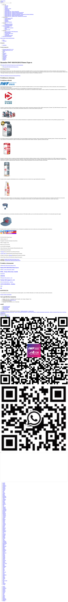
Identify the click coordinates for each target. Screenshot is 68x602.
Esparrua (6, 7)
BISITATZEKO (3, 38)
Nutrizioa (2, 251)
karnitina (4, 59)
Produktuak (4, 40)
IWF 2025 (6, 5)
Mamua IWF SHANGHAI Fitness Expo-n (9, 267)
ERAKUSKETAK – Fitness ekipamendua (12, 11)
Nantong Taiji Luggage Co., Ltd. (7, 279)
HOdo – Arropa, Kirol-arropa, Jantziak (9, 271)
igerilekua (4, 57)
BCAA (5, 253)
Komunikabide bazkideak (9, 27)
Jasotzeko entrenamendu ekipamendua (42, 312)
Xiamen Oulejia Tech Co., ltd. (8, 50)
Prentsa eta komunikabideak (7, 25)
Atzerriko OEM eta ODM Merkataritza (11, 31)
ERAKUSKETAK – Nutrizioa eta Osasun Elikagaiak (14, 13)
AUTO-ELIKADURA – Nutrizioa (7, 284)
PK (1, 288)
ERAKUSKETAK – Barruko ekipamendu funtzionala (14, 15)
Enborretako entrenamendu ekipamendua (7, 312)
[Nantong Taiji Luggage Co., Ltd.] (6, 277)
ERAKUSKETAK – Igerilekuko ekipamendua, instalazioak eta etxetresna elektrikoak (19, 14)
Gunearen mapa (31, 311)
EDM (6, 28)
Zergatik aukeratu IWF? (9, 18)
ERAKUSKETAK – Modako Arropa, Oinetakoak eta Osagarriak (16, 16)
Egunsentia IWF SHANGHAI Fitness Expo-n (12, 260)
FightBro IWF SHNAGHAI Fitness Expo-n (11, 259)
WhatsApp (8, 316)
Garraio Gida (7, 34)
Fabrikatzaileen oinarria (9, 24)
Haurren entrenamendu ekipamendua (21, 312)
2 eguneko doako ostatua (9, 33)
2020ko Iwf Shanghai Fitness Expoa (56, 312)
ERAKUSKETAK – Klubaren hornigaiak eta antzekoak (14, 12)
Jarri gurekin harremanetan (7, 36)
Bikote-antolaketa (8, 32)
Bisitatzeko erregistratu (8, 23)
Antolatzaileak (7, 10)
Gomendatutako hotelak (9, 35)
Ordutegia (6, 6)
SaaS (3, 52)
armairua (4, 54)
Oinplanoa (6, 20)
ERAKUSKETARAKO (10, 38)
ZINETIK (2, 275)
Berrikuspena (7, 9)
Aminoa (2, 253)
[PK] (1, 286)
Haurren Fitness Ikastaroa (31, 312)
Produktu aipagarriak (24, 311)
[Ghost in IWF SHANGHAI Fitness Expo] (8, 265)
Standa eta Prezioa (8, 19)
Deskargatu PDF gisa (16, 75)
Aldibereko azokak (8, 8)
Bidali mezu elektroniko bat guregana (6, 75)
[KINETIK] (2, 273)
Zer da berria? (7, 26)
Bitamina (10, 255)
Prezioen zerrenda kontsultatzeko (5, 294)
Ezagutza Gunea (7, 29)
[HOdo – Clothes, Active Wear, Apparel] (7, 269)
